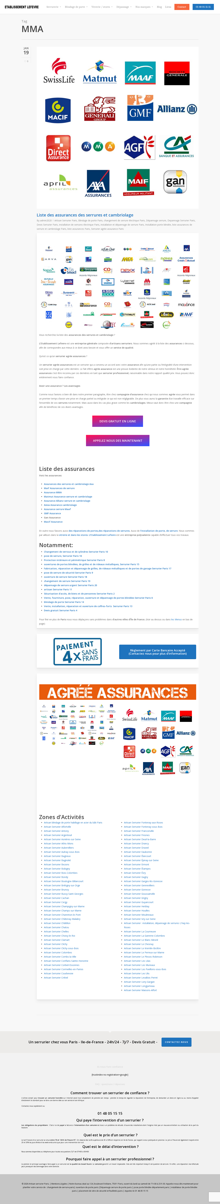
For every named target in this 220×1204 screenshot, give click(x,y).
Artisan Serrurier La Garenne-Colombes (144, 935)
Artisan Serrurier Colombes (58, 952)
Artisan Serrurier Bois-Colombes (60, 872)
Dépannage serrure (156, 220)
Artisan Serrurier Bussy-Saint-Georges (63, 893)
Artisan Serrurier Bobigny (57, 868)
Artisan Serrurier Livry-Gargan (139, 981)
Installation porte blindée (158, 224)
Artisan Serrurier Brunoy (56, 889)
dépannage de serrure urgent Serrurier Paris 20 (70, 585)
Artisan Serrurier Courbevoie (58, 973)
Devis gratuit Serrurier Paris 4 (60, 610)
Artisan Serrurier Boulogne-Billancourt (63, 881)
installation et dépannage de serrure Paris (122, 224)
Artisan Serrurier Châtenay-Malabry (62, 918)
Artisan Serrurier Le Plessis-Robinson (143, 956)
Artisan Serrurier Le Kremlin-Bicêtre (142, 948)
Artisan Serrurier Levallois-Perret (141, 977)
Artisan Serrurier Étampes (137, 868)
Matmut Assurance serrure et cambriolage (68, 496)
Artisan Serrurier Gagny (136, 877)
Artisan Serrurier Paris (65, 220)
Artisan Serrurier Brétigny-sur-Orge (62, 885)
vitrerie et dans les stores (73, 534)
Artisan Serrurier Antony (56, 830)
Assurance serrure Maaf (58, 509)
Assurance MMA (53, 492)
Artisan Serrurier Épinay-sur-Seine (141, 860)
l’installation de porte (152, 530)
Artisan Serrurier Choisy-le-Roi (59, 935)
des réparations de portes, (84, 530)
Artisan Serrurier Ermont (136, 864)
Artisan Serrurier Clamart (57, 939)
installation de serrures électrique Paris (79, 224)
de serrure (172, 530)
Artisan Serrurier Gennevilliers (139, 885)
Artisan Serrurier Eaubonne (138, 851)
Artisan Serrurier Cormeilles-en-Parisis (63, 969)
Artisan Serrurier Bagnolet (57, 860)
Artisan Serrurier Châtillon (57, 923)
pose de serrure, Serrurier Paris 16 (63, 555)
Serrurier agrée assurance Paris (107, 228)
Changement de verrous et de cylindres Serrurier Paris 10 (76, 551)
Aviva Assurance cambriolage (60, 504)
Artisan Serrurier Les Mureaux (139, 965)
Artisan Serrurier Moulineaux (138, 914)
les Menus (176, 619)
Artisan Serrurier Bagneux (57, 856)
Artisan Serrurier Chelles (56, 931)
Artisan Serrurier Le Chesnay (138, 944)
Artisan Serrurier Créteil (56, 977)
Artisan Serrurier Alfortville (57, 826)
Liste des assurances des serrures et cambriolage (85, 215)
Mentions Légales (59, 1183)
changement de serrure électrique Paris (124, 220)
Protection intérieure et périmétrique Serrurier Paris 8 (74, 560)
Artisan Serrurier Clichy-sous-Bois (61, 948)
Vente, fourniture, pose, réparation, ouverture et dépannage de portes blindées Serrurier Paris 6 (98, 597)
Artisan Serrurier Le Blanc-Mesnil (141, 939)
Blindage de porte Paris (90, 220)
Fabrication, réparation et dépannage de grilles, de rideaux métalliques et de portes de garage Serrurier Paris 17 (107, 568)
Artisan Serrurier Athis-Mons (58, 843)
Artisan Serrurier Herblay (136, 906)
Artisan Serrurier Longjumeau (139, 986)
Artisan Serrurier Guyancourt (138, 902)
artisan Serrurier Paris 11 (58, 589)
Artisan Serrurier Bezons (56, 864)
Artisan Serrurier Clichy (55, 944)
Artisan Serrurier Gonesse (137, 889)
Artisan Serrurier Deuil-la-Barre (140, 839)
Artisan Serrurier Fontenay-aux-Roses (143, 822)
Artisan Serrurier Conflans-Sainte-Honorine (66, 960)
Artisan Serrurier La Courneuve (140, 931)
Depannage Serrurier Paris (181, 220)
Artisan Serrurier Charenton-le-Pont (62, 914)
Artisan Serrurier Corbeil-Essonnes (61, 965)
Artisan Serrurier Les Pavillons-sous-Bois (145, 969)
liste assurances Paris (78, 228)
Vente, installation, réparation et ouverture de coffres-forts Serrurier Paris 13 (88, 606)
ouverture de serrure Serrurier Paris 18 (65, 576)
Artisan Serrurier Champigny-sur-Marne (64, 906)
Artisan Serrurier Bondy (56, 877)
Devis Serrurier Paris (47, 224)
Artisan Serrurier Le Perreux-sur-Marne (144, 952)
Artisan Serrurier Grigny (136, 897)
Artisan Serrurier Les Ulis (136, 973)
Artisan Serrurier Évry (135, 872)
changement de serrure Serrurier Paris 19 (67, 581)
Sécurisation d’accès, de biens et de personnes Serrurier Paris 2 (79, 593)
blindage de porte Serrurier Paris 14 (64, 602)
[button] (117, 421)
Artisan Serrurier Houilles (137, 910)
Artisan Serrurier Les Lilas (137, 960)
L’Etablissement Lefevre (102, 534)
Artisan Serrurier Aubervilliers (59, 847)
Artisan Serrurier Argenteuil (58, 835)
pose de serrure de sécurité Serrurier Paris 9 (68, 572)
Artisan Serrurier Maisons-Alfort (140, 990)
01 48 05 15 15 (110, 1113)
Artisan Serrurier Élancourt (137, 856)
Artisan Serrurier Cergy (55, 902)
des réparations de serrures (114, 530)
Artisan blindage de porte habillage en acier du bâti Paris (73, 822)
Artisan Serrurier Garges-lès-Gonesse (143, 881)
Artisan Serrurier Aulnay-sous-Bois (62, 851)
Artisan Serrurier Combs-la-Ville (60, 956)
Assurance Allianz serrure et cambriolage (67, 500)
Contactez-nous (176, 1042)
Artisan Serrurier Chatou (56, 927)
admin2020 (46, 220)
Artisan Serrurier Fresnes (137, 835)
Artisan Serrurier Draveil (136, 847)
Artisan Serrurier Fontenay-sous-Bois (143, 826)
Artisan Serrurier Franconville (139, 830)
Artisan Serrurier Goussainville (139, 893)
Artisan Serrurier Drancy (136, 843)
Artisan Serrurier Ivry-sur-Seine (140, 918)
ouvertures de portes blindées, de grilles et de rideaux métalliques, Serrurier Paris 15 (91, 564)
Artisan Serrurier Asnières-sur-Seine (62, 839)
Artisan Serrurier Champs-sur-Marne (62, 910)
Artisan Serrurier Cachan (56, 897)
